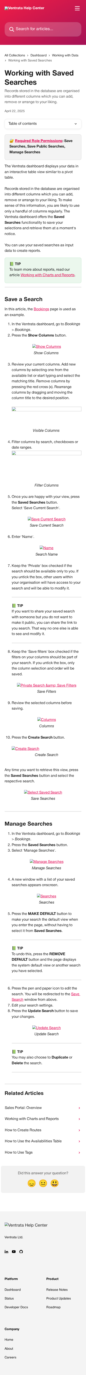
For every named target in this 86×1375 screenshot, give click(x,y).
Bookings (41, 309)
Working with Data (65, 55)
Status (9, 1298)
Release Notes (57, 1289)
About (9, 1348)
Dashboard (39, 55)
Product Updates (58, 1298)
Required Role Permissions (38, 141)
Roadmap (53, 1307)
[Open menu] (77, 8)
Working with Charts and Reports (48, 275)
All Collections (15, 55)
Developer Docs (16, 1307)
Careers (10, 1357)
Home (9, 1339)
